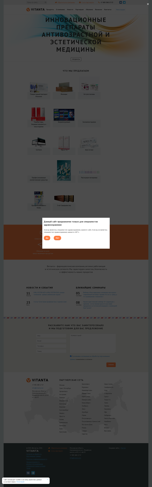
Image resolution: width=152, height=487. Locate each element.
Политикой (20, 482)
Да (47, 238)
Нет (57, 238)
